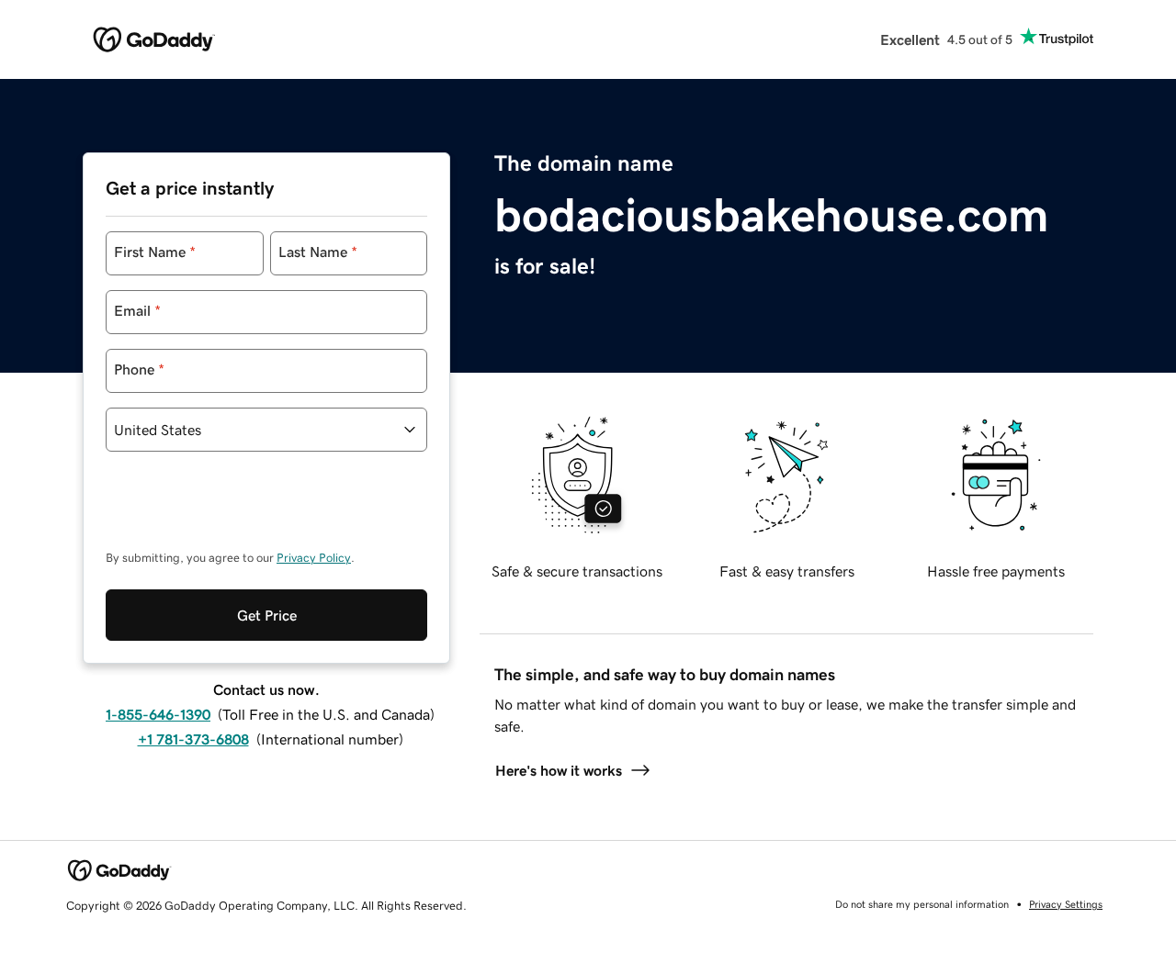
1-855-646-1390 (158, 714)
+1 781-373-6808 (193, 739)
